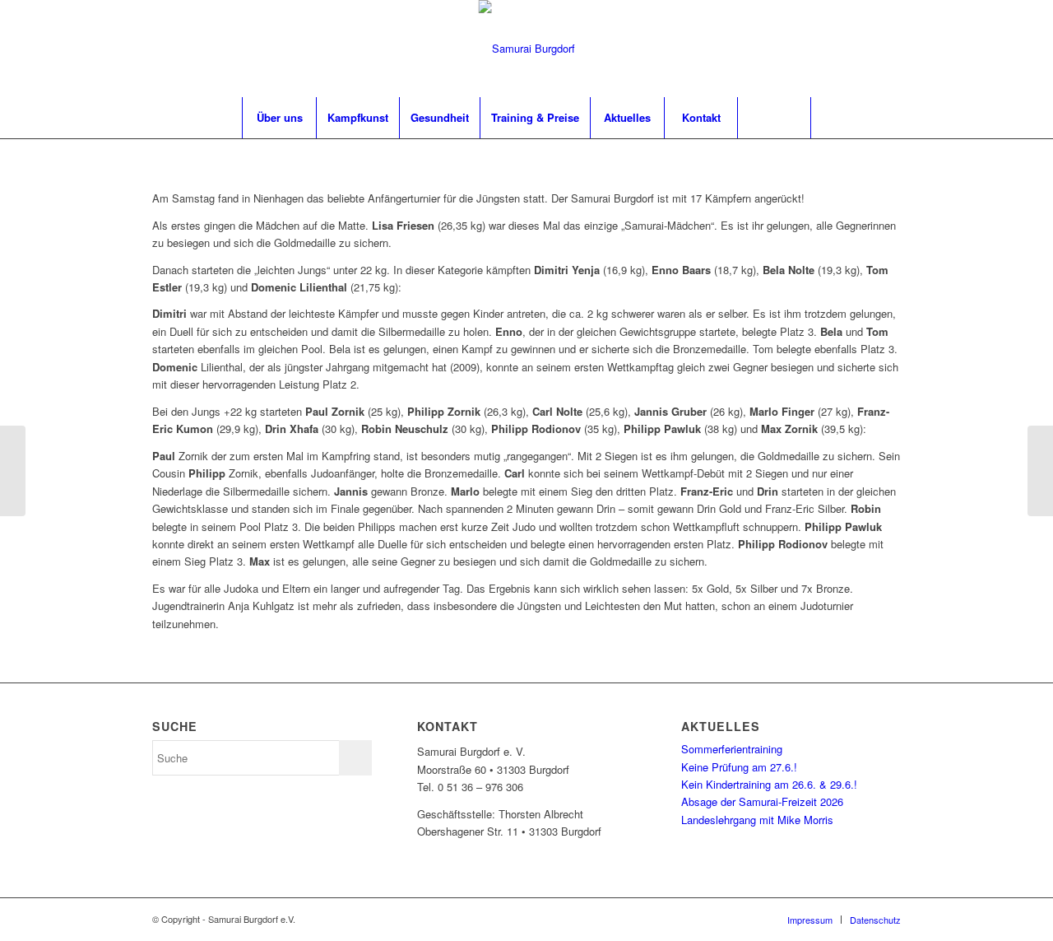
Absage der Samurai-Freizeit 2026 (762, 801)
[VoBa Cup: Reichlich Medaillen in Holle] (1040, 471)
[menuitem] (279, 117)
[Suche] (774, 117)
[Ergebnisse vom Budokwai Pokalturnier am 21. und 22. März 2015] (13, 471)
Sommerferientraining (731, 749)
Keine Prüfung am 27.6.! (739, 767)
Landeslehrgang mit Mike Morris (757, 819)
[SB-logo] (527, 48)
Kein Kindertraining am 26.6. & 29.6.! (769, 784)
